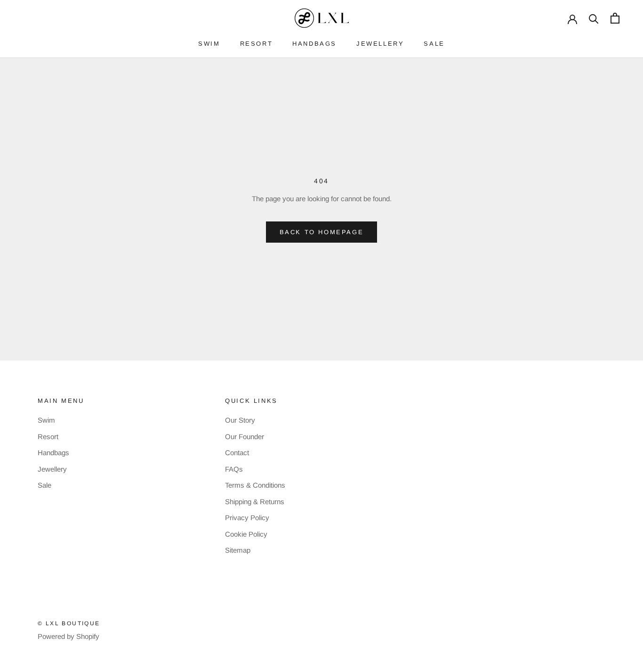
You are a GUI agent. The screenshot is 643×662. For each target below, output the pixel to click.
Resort (48, 437)
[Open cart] (615, 18)
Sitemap (237, 550)
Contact (237, 453)
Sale (44, 485)
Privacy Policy (247, 518)
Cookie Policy (246, 534)
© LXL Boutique (69, 623)
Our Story (240, 420)
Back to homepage (322, 232)
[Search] (594, 18)
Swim (46, 420)
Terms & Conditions (255, 485)
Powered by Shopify (68, 636)
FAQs (234, 469)
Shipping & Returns (254, 502)
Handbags (53, 453)
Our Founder (244, 437)
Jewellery (52, 469)
